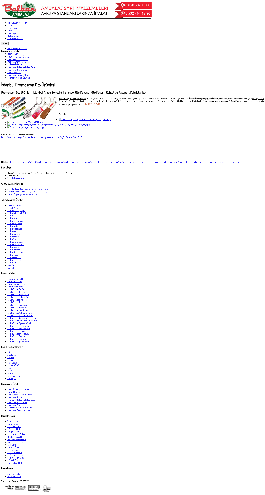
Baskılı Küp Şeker (14, 234)
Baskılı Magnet (13, 239)
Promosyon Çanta (14, 64)
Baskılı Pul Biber (14, 257)
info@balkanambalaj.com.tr (18, 178)
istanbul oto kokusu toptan (196, 162)
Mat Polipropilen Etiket (16, 439)
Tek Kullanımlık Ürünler (17, 48)
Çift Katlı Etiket (13, 460)
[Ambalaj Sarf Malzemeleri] (76, 18)
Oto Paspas (11, 378)
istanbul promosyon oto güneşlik (110, 162)
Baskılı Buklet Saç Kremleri (18, 339)
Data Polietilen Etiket (15, 457)
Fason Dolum (12, 53)
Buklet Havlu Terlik (15, 286)
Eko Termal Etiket (14, 452)
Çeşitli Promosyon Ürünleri (18, 56)
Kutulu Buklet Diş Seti (16, 289)
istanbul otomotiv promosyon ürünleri (168, 162)
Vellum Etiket (12, 421)
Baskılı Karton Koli (14, 223)
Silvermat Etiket (14, 426)
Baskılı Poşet (12, 254)
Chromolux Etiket (14, 463)
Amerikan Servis (14, 205)
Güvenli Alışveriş (23, 194)
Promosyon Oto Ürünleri (17, 70)
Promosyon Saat (14, 72)
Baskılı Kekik (12, 226)
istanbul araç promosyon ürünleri (138, 162)
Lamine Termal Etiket (16, 442)
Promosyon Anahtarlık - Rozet (19, 62)
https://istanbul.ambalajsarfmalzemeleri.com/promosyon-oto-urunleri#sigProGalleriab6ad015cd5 (41, 137)
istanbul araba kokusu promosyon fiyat (224, 162)
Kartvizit (10, 370)
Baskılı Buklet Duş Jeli (16, 336)
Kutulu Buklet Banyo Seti (17, 307)
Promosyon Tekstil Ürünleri (18, 77)
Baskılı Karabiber (14, 218)
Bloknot (10, 357)
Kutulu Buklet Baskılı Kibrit (18, 294)
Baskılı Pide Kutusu (15, 249)
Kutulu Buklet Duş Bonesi (17, 310)
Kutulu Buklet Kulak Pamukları (20, 315)
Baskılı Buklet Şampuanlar (18, 341)
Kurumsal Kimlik (14, 375)
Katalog (10, 373)
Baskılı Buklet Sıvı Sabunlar (18, 328)
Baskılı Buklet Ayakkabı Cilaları (20, 323)
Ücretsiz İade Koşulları (27, 191)
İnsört (9, 368)
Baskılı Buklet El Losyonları (18, 326)
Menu (4, 43)
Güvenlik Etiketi (13, 447)
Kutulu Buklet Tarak (15, 302)
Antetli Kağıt (12, 355)
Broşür (10, 360)
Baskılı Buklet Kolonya (16, 331)
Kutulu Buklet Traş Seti (16, 292)
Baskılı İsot (11, 215)
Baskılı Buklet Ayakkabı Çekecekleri (22, 320)
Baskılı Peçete (13, 247)
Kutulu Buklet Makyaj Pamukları (20, 312)
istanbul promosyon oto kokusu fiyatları (79, 162)
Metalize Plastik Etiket (16, 437)
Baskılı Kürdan (13, 236)
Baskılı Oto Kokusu (15, 241)
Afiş (8, 352)
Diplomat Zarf (13, 365)
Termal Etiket (12, 423)
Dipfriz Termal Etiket (15, 455)
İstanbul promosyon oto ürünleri (22, 162)
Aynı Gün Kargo (27, 189)
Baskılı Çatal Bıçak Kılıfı (16, 213)
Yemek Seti (12, 268)
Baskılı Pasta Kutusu (15, 244)
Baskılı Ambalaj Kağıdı (16, 210)
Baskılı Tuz (11, 262)
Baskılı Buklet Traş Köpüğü (18, 333)
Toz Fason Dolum (14, 476)
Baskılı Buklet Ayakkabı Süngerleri (21, 318)
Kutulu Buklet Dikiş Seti (17, 305)
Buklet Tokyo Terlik (15, 278)
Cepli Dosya (12, 362)
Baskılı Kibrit (12, 231)
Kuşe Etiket (11, 444)
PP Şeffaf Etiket (13, 429)
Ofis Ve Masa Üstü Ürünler (17, 59)
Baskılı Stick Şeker (15, 260)
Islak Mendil (12, 265)
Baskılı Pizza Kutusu (15, 252)
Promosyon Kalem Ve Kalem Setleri (21, 67)
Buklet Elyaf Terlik (14, 281)
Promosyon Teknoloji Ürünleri (19, 75)
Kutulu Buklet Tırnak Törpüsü (19, 299)
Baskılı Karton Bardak (16, 221)
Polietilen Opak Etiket (16, 434)
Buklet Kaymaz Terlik (16, 284)
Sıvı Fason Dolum (14, 474)
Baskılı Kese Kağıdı (14, 228)
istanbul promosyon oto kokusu (49, 162)
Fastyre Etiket (12, 450)
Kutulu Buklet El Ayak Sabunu (19, 297)
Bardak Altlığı (12, 207)
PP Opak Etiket (13, 431)
